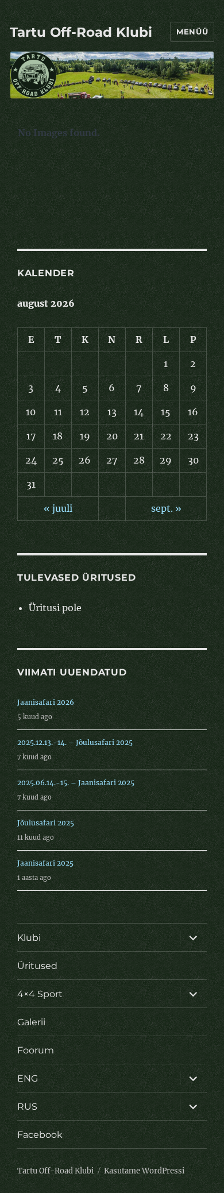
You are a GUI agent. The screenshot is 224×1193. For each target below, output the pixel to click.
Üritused (37, 965)
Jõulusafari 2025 (45, 823)
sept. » (166, 508)
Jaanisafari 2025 (45, 863)
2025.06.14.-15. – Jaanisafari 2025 (75, 782)
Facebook (40, 1134)
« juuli (58, 508)
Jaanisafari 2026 (45, 702)
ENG (27, 1078)
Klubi (29, 937)
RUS (27, 1106)
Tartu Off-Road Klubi (81, 32)
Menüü (192, 31)
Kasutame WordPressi (144, 1171)
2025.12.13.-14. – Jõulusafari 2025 (75, 742)
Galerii (31, 1022)
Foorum (35, 1050)
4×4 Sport (40, 994)
